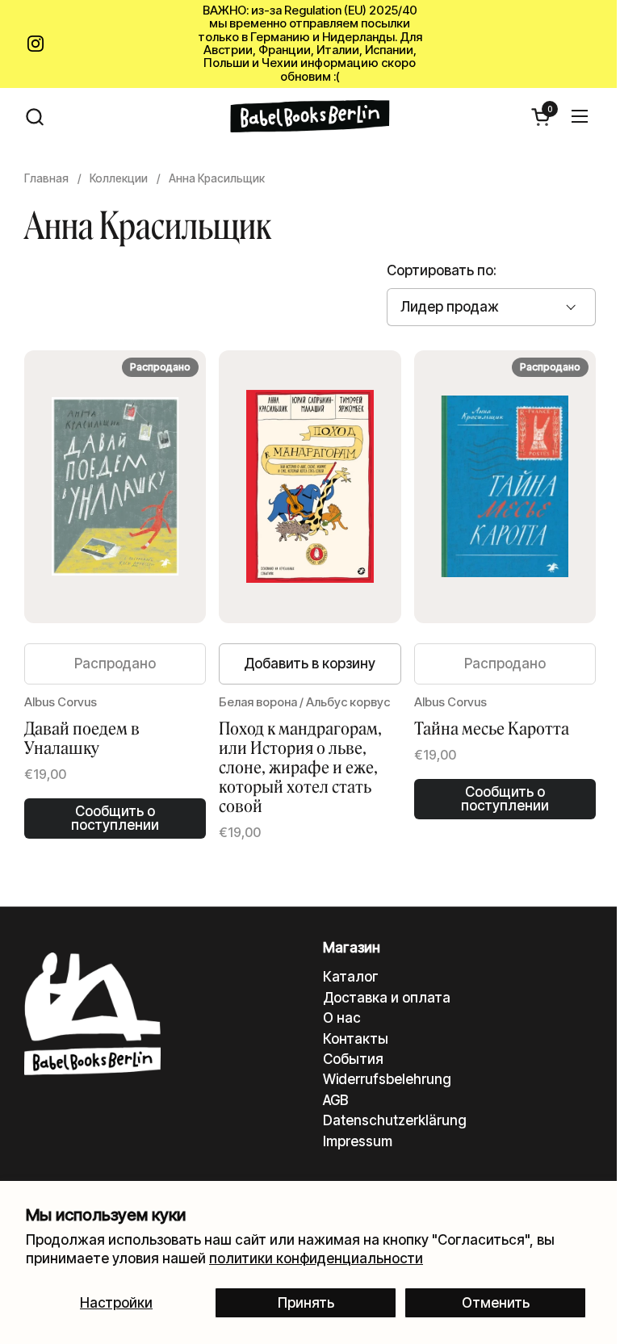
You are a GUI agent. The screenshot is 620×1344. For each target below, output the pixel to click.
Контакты (355, 1039)
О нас (342, 1018)
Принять (306, 1303)
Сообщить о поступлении (115, 818)
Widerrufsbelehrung (387, 1079)
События (353, 1059)
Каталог (351, 977)
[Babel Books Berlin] (310, 116)
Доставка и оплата (386, 998)
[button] (34, 117)
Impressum (357, 1141)
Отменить (496, 1303)
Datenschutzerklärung (395, 1120)
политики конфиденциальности (316, 1258)
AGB (335, 1100)
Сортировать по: (441, 270)
